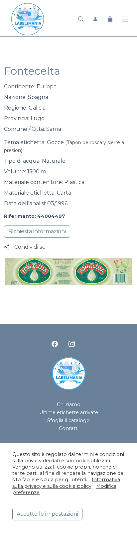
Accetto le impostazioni (47, 514)
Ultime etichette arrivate (68, 412)
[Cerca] (80, 19)
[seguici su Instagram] (71, 344)
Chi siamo (68, 404)
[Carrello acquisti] (110, 19)
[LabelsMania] (27, 18)
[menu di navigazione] (125, 19)
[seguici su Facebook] (55, 344)
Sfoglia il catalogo (68, 420)
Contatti (68, 428)
